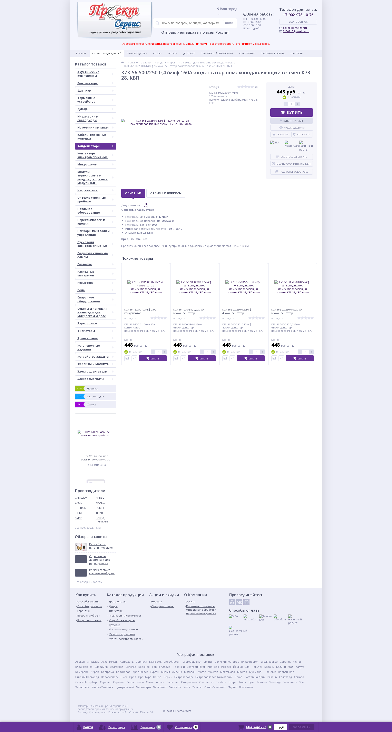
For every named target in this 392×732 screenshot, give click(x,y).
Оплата (172, 53)
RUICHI (100, 508)
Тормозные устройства (86, 99)
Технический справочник (217, 53)
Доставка (189, 53)
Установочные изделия (88, 347)
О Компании (247, 53)
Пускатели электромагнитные (92, 244)
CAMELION (81, 497)
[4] (249, 87)
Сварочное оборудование (88, 299)
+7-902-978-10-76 (298, 14)
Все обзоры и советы (88, 582)
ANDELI (100, 497)
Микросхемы (87, 164)
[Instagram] (246, 602)
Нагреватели (87, 190)
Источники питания (93, 127)
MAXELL (100, 503)
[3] (245, 87)
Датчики (84, 90)
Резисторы (85, 283)
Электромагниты (90, 379)
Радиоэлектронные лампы (92, 255)
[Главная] (122, 62)
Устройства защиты (93, 356)
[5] (252, 87)
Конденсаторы (88, 146)
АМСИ (78, 518)
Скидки (157, 53)
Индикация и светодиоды (87, 118)
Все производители (88, 527)
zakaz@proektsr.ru (295, 28)
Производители (137, 53)
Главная (81, 53)
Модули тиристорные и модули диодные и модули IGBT (92, 177)
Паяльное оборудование (88, 210)
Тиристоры (86, 331)
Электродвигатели (92, 371)
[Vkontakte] (239, 602)
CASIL (78, 503)
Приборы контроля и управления (93, 232)
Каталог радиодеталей (106, 53)
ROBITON (80, 508)
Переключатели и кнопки (91, 221)
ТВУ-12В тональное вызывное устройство (95, 457)
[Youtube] (232, 602)
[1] (239, 87)
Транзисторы (87, 338)
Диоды (82, 109)
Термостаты (87, 323)
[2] (242, 87)
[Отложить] (134, 358)
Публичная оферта (273, 53)
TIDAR (99, 513)
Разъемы (84, 264)
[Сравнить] (127, 358)
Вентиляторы (87, 83)
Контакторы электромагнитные (92, 155)
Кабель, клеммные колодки (92, 136)
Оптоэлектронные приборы (91, 199)
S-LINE (78, 513)
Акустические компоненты (88, 74)
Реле (81, 290)
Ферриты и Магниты (93, 364)
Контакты (297, 53)
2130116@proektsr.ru (296, 31)
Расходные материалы (86, 273)
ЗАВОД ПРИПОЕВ (102, 519)
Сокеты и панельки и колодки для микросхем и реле (92, 312)
